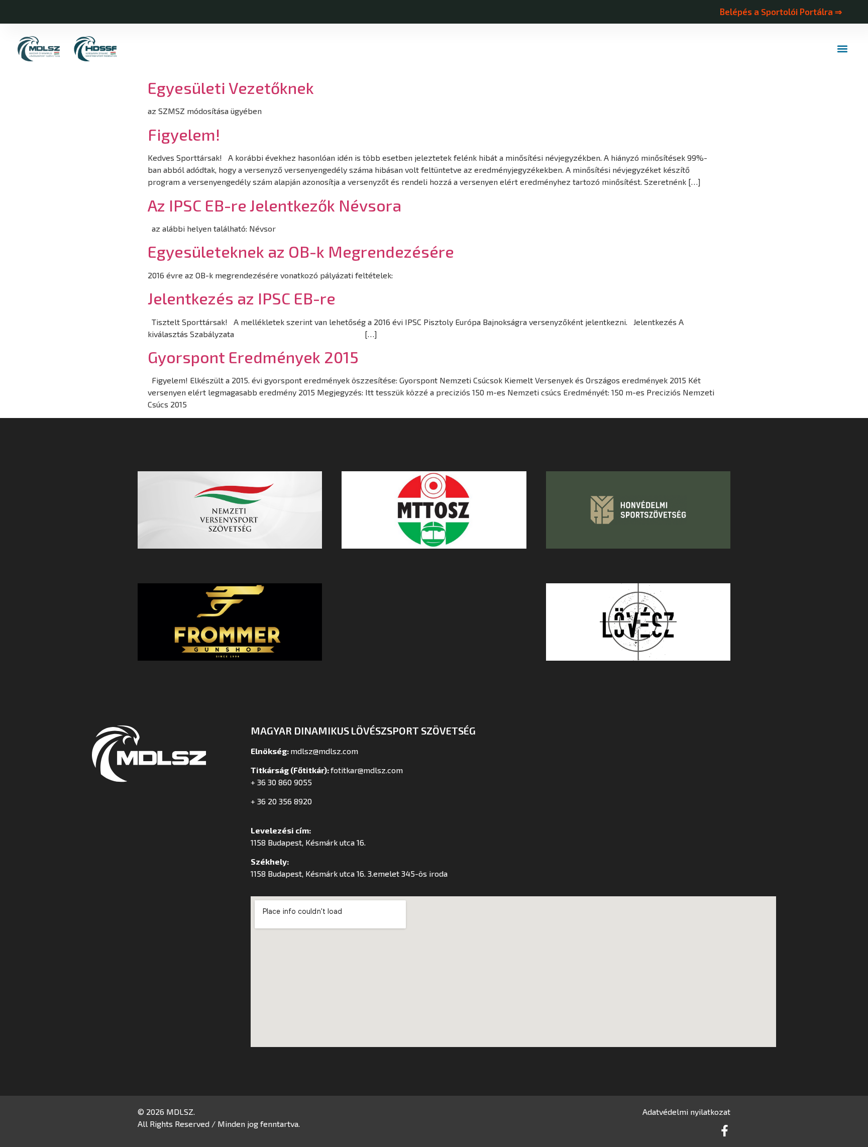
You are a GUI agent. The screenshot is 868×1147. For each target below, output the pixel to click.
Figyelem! (184, 134)
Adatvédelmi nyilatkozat (686, 1111)
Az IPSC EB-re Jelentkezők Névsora (274, 205)
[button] (842, 49)
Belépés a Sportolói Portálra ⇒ (780, 12)
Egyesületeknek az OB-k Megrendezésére (301, 251)
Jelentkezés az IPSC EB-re (242, 297)
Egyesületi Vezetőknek (231, 87)
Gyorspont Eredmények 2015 (253, 356)
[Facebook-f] (724, 1130)
